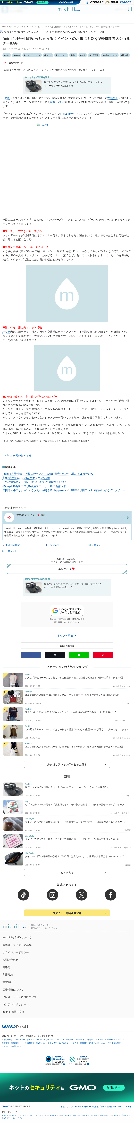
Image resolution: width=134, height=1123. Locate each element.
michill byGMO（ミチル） (14, 26)
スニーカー (61, 55)
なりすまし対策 (114, 1043)
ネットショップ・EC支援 (32, 1115)
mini (7, 55)
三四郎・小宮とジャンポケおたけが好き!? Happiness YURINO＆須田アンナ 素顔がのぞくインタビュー (63, 490)
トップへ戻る (65, 635)
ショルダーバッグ (32, 55)
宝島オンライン (110, 55)
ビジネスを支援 (50, 1115)
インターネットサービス (11, 1115)
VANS (17, 55)
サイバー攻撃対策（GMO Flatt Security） (89, 1043)
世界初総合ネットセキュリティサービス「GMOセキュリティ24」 (28, 1040)
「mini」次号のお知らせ (16, 455)
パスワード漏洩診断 (65, 1040)
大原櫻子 (94, 55)
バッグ (48, 55)
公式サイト (97, 545)
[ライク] (130, 8)
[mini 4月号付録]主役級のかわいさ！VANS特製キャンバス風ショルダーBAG (47, 473)
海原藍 (128, 830)
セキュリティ (64, 1115)
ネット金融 (114, 1115)
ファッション (35, 26)
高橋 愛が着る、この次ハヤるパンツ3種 (26, 477)
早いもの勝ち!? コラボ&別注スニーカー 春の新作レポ (34, 486)
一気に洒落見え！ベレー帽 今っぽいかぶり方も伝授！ (34, 482)
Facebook (54, 545)
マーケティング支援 (80, 1115)
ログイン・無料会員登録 (67, 913)
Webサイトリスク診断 (84, 1040)
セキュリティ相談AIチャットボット (110, 1039)
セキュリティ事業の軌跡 (11, 1046)
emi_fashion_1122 (123, 720)
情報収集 (103, 1115)
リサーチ (94, 1115)
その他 (20, 1118)
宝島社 (125, 55)
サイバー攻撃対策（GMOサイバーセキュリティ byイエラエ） (45, 1043)
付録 (83, 55)
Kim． (128, 703)
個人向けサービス (8, 1118)
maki (128, 796)
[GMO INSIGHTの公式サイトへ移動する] (16, 1026)
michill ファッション (122, 686)
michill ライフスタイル (121, 813)
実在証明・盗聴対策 (10, 1043)
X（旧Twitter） (13, 545)
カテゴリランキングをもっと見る (67, 764)
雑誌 (74, 55)
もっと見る (67, 872)
